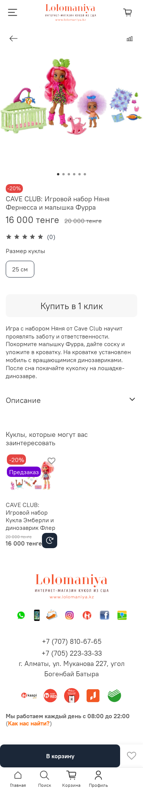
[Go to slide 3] (69, 174)
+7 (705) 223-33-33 (72, 653)
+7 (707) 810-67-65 (71, 641)
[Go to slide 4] (74, 174)
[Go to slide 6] (85, 174)
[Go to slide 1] (58, 174)
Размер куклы (25, 251)
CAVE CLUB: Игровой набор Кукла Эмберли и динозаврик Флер (30, 516)
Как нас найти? (29, 723)
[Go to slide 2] (64, 174)
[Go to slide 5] (80, 174)
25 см (20, 269)
